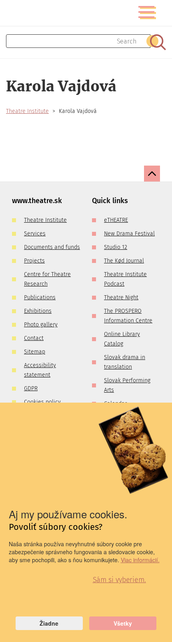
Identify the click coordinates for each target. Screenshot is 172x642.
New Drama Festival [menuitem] (129, 233)
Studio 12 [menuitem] (115, 247)
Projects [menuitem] (34, 260)
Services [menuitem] (35, 233)
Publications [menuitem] (40, 297)
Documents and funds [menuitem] (52, 247)
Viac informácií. (140, 560)
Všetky (123, 623)
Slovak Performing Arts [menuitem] (127, 385)
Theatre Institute (27, 111)
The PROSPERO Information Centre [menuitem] (128, 316)
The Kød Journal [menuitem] (124, 260)
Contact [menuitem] (34, 338)
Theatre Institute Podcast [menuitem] (125, 279)
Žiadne (49, 623)
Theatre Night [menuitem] (121, 297)
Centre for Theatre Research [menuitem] (47, 279)
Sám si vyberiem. (119, 579)
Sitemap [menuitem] (34, 351)
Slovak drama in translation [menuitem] (124, 362)
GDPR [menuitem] (31, 388)
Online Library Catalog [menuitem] (122, 339)
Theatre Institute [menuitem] (45, 220)
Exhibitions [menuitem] (38, 311)
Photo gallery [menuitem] (41, 324)
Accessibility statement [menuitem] (40, 370)
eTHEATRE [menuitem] (116, 220)
